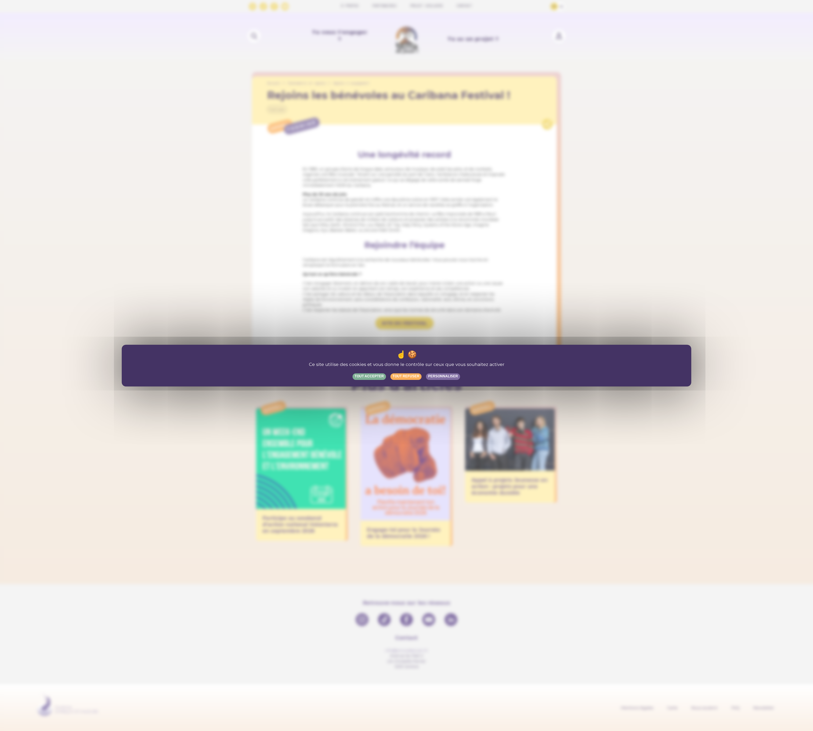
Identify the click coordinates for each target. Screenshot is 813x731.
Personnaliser (443, 376)
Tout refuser (406, 376)
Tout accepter (369, 376)
